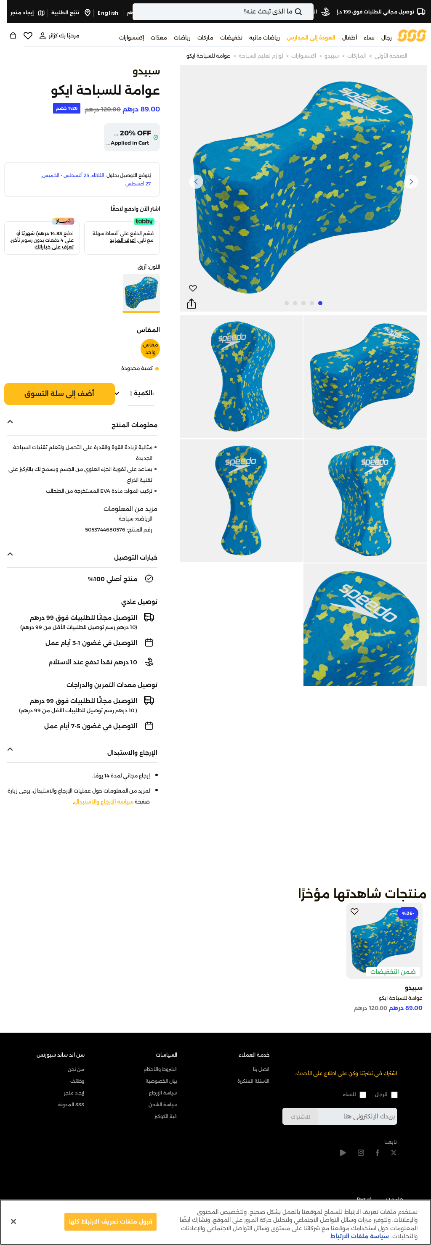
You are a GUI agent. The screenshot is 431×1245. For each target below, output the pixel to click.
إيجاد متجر (23, 13)
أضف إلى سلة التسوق (59, 394)
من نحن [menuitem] (76, 1069)
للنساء (349, 1094)
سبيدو (332, 56)
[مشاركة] (191, 304)
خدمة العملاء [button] (254, 1055)
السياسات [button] (166, 1055)
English (108, 12)
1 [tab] (320, 303)
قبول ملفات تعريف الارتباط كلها (110, 1221)
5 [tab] (286, 303)
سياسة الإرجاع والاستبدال (103, 801)
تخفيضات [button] (231, 37)
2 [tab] (312, 303)
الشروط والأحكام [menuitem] (160, 1069)
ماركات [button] (205, 37)
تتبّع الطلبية (65, 13)
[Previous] (410, 181)
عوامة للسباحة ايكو (208, 56)
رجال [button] (386, 37)
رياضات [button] (182, 37)
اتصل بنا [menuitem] (261, 1069)
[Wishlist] (27, 35)
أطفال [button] (349, 37)
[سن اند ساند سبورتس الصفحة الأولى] (412, 35)
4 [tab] (295, 303)
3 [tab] (303, 303)
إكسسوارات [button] (131, 37)
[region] (215, 1222)
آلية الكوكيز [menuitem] (165, 1116)
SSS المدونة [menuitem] (71, 1105)
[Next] (196, 181)
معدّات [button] (159, 37)
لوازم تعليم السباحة (261, 56)
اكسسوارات (303, 56)
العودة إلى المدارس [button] (311, 37)
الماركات (356, 56)
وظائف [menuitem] (77, 1081)
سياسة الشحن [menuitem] (163, 1105)
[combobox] (223, 11)
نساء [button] (369, 37)
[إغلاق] (13, 1221)
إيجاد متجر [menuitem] (74, 1093)
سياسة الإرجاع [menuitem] (163, 1093)
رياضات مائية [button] (264, 37)
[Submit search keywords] (306, 11)
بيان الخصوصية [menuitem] (161, 1081)
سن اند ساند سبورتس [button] (61, 1055)
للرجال (381, 1094)
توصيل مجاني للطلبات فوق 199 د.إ (375, 12)
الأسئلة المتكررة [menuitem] (253, 1081)
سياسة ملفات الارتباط (359, 1236)
